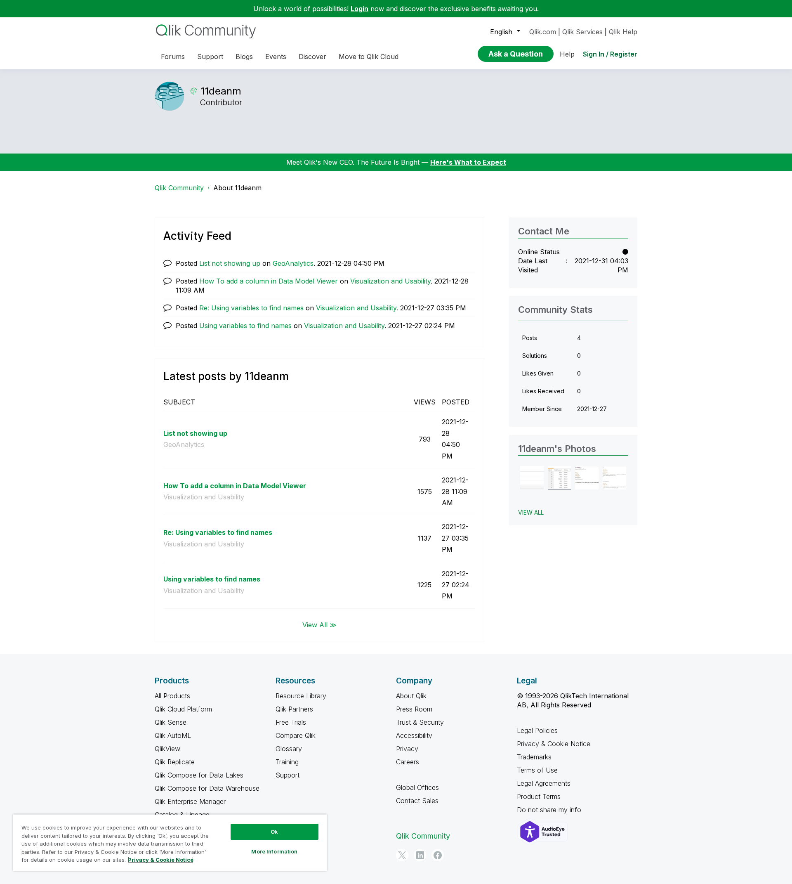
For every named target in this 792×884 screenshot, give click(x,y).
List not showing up (229, 263)
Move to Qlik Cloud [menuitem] (368, 56)
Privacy (407, 749)
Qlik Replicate (175, 762)
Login (359, 9)
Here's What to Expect (468, 162)
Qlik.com (542, 32)
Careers (407, 762)
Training (287, 762)
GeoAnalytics (293, 263)
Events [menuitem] (275, 56)
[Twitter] (402, 855)
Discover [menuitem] (312, 56)
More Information (274, 851)
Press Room (414, 709)
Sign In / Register (610, 54)
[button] (532, 477)
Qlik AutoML (173, 735)
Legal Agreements (543, 783)
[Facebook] (437, 855)
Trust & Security (420, 722)
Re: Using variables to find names (251, 308)
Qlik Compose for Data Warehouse (207, 788)
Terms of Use (537, 770)
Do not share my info (550, 810)
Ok (274, 831)
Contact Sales (417, 801)
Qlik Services (582, 32)
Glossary (289, 749)
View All (531, 512)
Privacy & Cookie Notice (553, 744)
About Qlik (411, 696)
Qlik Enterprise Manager (190, 801)
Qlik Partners (294, 709)
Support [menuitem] (210, 56)
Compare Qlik (296, 735)
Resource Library (301, 696)
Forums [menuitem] (173, 56)
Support (287, 775)
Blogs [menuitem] (244, 56)
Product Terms (539, 796)
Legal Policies (537, 730)
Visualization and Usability (390, 281)
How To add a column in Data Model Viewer (268, 281)
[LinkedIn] (420, 855)
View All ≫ (319, 625)
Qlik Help (623, 32)
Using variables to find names (245, 325)
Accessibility (414, 735)
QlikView (167, 749)
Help (567, 54)
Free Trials (291, 722)
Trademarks (534, 757)
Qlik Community (179, 188)
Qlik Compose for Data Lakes (199, 775)
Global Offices (417, 787)
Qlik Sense (170, 722)
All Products (172, 696)
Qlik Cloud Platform (183, 709)
